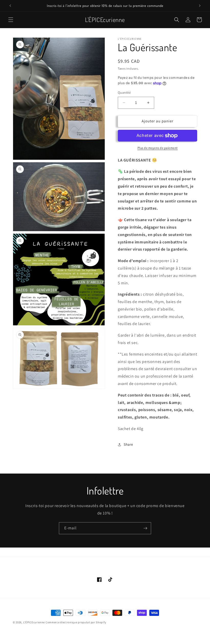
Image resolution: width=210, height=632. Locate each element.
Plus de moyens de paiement (158, 148)
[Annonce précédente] (10, 5)
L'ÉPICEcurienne (34, 622)
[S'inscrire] (145, 528)
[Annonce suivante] (199, 5)
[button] (10, 19)
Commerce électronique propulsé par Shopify (76, 622)
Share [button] (128, 444)
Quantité (124, 92)
